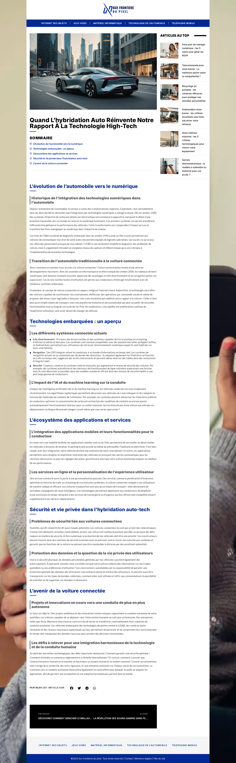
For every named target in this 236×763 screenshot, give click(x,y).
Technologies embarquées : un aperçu (53, 148)
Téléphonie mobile (183, 23)
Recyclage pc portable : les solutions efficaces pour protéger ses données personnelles (194, 93)
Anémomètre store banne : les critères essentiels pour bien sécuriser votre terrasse (193, 117)
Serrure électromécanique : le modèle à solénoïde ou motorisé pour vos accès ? (194, 167)
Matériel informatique (107, 23)
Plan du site (159, 758)
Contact (129, 758)
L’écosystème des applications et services (55, 153)
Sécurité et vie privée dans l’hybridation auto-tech (60, 158)
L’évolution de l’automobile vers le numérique (58, 143)
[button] (72, 688)
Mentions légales (143, 758)
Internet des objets (54, 23)
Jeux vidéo (80, 23)
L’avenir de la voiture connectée (50, 163)
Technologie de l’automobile (146, 23)
